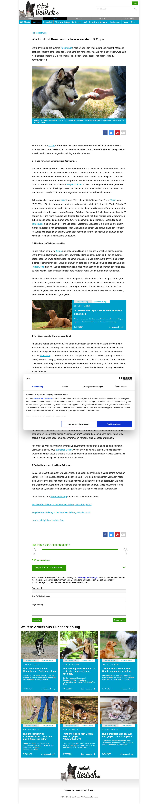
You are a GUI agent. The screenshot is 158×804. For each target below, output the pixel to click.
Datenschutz (81, 790)
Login (135, 3)
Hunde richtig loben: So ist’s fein (47, 520)
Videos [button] (125, 22)
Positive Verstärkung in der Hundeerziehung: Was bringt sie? (61, 504)
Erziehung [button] (36, 22)
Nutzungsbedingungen (88, 577)
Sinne (59, 251)
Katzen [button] (79, 18)
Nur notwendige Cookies (78, 424)
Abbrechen (37, 620)
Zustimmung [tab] (37, 387)
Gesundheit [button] (47, 22)
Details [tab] (65, 387)
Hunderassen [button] (115, 22)
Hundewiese (38, 267)
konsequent (37, 224)
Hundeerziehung (39, 33)
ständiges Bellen (64, 450)
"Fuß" (112, 200)
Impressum (69, 790)
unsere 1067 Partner (42, 398)
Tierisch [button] (103, 18)
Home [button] (30, 18)
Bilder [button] (133, 22)
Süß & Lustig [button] (25, 22)
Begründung (37, 604)
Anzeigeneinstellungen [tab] (93, 387)
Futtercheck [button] (127, 18)
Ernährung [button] (76, 22)
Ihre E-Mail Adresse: (41, 596)
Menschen (45, 355)
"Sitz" (63, 200)
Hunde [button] (55, 18)
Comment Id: (38, 588)
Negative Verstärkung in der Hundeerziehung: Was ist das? (61, 512)
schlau (52, 145)
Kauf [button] (85, 22)
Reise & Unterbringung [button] (98, 22)
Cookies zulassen (114, 424)
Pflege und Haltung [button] (62, 22)
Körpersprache (74, 184)
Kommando (66, 48)
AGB (92, 790)
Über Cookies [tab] (121, 387)
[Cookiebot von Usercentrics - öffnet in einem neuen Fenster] (121, 378)
